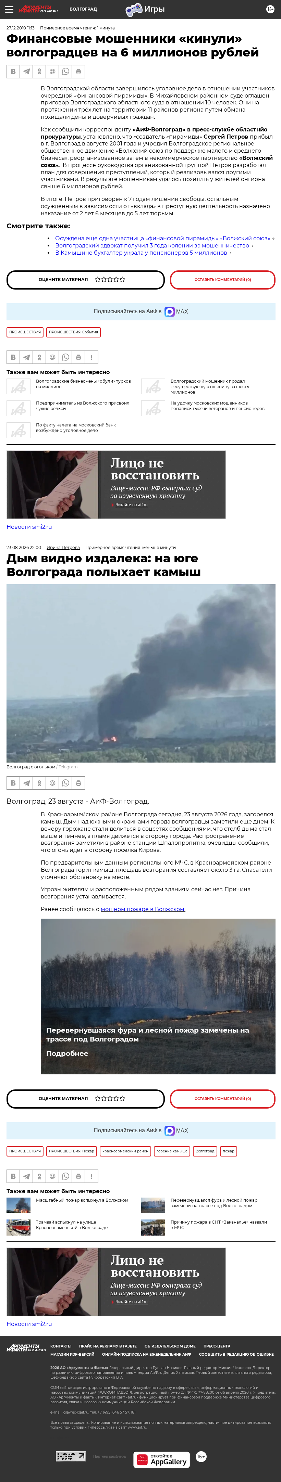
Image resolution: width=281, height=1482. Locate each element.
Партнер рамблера (109, 1456)
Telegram (68, 766)
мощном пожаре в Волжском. (143, 909)
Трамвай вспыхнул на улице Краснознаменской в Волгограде (72, 1224)
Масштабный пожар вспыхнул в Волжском (82, 1200)
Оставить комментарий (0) (223, 280)
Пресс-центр (217, 1346)
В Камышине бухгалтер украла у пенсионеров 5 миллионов (141, 253)
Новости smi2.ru (29, 527)
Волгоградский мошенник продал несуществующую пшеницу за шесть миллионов (210, 387)
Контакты (60, 1346)
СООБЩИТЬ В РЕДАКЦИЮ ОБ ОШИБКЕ (236, 1354)
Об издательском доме (170, 1346)
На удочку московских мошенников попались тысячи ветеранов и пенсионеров (218, 405)
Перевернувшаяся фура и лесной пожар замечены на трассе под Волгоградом (147, 1034)
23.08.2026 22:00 (24, 547)
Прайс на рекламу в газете (108, 1346)
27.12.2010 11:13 (21, 27)
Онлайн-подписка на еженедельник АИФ (146, 1354)
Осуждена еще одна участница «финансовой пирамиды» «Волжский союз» (162, 238)
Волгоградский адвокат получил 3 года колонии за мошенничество (152, 245)
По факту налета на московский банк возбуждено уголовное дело (76, 427)
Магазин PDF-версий (72, 1354)
